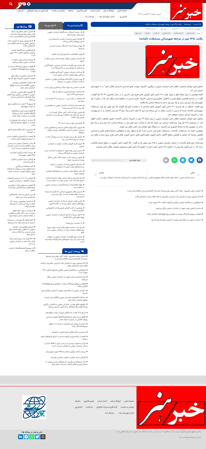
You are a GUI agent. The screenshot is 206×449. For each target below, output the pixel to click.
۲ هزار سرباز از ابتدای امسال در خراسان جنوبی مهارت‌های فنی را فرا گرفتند (65, 216)
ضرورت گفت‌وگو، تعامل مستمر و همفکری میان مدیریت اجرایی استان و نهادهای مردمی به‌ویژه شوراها (64, 130)
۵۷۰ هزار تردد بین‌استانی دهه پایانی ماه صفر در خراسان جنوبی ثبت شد (22, 241)
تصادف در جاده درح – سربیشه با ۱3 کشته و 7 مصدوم (64, 100)
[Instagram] (24, 4)
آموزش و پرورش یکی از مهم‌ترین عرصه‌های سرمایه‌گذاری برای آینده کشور (21, 188)
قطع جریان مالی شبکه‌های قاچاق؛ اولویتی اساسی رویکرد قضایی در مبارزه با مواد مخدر (67, 318)
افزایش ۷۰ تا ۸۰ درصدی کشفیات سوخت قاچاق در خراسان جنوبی (21, 179)
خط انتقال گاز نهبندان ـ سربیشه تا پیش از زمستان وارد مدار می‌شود (21, 221)
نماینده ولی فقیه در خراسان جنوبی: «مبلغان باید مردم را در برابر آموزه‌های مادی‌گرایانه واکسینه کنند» (64, 239)
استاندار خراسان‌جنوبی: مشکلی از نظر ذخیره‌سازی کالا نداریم (68, 93)
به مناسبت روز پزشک (74, 223)
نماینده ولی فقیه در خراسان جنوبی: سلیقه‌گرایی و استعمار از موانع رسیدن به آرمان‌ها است (64, 67)
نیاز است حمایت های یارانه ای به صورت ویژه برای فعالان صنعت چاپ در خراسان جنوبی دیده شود (65, 230)
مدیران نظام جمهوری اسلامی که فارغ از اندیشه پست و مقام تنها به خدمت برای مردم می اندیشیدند (64, 194)
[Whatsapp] (31, 436)
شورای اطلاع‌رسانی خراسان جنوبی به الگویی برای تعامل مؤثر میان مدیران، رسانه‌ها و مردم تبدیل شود (22, 230)
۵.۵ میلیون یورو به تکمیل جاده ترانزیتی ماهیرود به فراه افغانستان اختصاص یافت (168, 196)
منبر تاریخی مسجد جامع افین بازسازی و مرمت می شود (22, 196)
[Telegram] (26, 436)
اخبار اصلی (166, 33)
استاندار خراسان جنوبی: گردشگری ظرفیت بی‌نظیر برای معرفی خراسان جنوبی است (66, 73)
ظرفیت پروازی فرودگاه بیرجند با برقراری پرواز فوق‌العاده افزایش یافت (173, 214)
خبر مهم (138, 33)
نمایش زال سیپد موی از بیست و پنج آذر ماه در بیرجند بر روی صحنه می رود (65, 138)
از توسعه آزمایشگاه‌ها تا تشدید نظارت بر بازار (22, 249)
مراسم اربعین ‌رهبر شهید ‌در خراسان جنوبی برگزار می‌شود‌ (178, 208)
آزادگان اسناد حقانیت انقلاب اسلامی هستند (68, 357)
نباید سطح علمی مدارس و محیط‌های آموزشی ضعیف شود (65, 172)
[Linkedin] (20, 436)
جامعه (147, 33)
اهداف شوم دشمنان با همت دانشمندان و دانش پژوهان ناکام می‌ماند (66, 40)
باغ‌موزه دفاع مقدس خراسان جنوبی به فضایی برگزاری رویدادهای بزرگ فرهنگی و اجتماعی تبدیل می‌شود (65, 306)
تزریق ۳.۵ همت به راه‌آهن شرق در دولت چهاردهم (66, 312)
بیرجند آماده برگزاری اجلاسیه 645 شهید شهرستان (66, 351)
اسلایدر (156, 33)
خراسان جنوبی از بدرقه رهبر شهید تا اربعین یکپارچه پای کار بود (176, 220)
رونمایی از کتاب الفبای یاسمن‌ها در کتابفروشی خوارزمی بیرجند (65, 209)
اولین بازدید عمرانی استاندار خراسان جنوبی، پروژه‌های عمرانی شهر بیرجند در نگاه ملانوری (66, 202)
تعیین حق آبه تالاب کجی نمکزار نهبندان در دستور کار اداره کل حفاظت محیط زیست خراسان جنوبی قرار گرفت (65, 115)
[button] (11, 4)
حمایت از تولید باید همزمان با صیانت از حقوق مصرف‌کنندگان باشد (68, 325)
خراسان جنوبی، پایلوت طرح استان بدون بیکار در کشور (64, 60)
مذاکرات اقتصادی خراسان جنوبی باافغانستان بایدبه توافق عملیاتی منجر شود (66, 299)
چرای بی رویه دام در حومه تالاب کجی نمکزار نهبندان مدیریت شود (66, 159)
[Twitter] (37, 436)
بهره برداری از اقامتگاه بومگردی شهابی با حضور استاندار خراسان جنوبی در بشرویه (64, 80)
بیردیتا (181, 437)
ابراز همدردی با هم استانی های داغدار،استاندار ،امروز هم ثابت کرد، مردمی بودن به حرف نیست (65, 179)
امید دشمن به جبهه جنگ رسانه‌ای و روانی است (63, 87)
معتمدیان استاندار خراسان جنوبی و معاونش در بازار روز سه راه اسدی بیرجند (64, 107)
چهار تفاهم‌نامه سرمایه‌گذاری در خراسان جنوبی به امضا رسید (64, 186)
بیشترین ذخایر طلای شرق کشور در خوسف (69, 332)
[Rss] (20, 4)
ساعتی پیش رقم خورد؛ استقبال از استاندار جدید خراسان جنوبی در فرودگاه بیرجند (64, 152)
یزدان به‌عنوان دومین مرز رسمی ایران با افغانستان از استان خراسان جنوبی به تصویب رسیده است (66, 345)
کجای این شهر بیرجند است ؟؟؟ (70, 123)
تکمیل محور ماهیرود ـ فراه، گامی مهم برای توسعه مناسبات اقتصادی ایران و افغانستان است (164, 191)
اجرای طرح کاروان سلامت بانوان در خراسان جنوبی (66, 145)
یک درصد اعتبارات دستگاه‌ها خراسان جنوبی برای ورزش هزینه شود (65, 33)
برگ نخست (197, 24)
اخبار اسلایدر (178, 33)
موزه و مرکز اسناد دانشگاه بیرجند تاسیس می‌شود (66, 47)
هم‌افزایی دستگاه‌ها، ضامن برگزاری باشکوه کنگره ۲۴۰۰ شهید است (174, 202)
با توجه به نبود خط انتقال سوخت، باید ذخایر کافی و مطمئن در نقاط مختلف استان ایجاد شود (21, 213)
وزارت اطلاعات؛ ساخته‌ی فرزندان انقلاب (66, 54)
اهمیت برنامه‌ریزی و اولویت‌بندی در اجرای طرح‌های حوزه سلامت (64, 338)
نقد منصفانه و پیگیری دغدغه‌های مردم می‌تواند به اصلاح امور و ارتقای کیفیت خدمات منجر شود (66, 363)
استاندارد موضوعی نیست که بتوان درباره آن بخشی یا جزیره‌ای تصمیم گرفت (22, 204)
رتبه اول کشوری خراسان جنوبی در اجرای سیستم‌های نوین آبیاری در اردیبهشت (67, 166)
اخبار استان (190, 33)
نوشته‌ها (187, 24)
